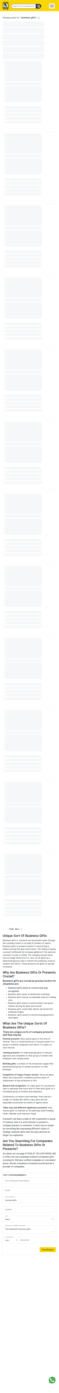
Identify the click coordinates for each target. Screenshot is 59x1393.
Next (19, 929)
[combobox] (29, 1219)
